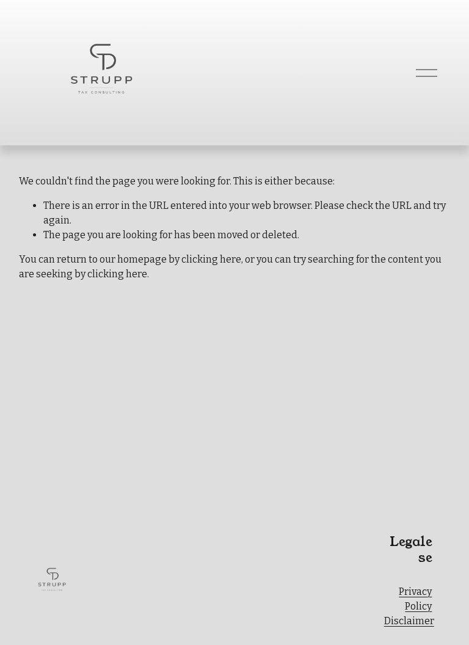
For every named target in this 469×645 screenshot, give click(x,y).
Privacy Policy (415, 599)
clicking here (211, 259)
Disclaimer (409, 621)
